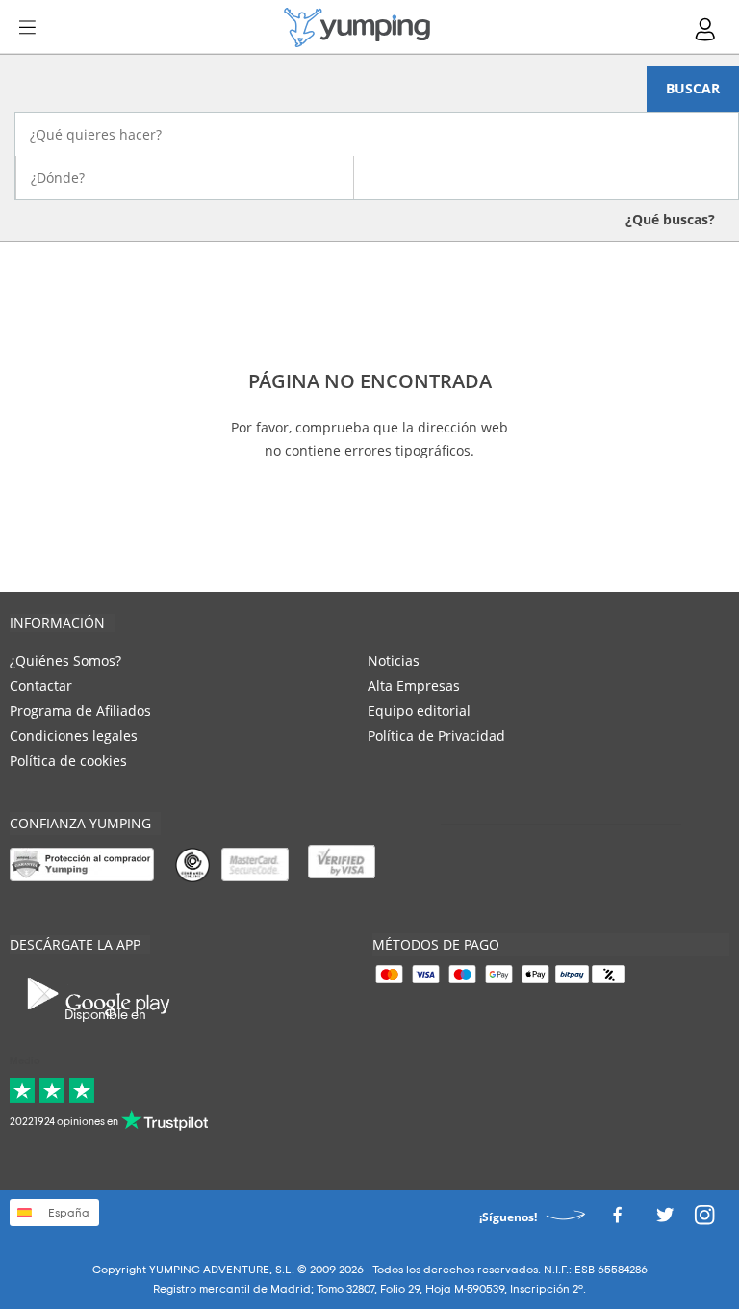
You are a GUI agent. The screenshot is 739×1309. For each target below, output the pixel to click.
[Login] (706, 29)
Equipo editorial (419, 710)
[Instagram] (704, 1220)
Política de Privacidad (436, 735)
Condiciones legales (74, 735)
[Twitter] (664, 1220)
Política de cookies (68, 760)
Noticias (394, 660)
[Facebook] (616, 1220)
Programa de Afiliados (80, 710)
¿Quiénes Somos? (65, 660)
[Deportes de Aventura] (357, 27)
